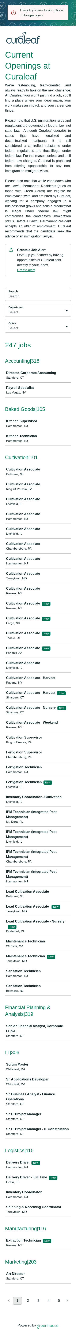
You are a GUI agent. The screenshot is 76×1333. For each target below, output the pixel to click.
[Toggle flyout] (66, 310)
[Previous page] (9, 1300)
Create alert (26, 270)
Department (15, 307)
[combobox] (8, 312)
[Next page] (67, 1300)
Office (12, 323)
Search (13, 291)
